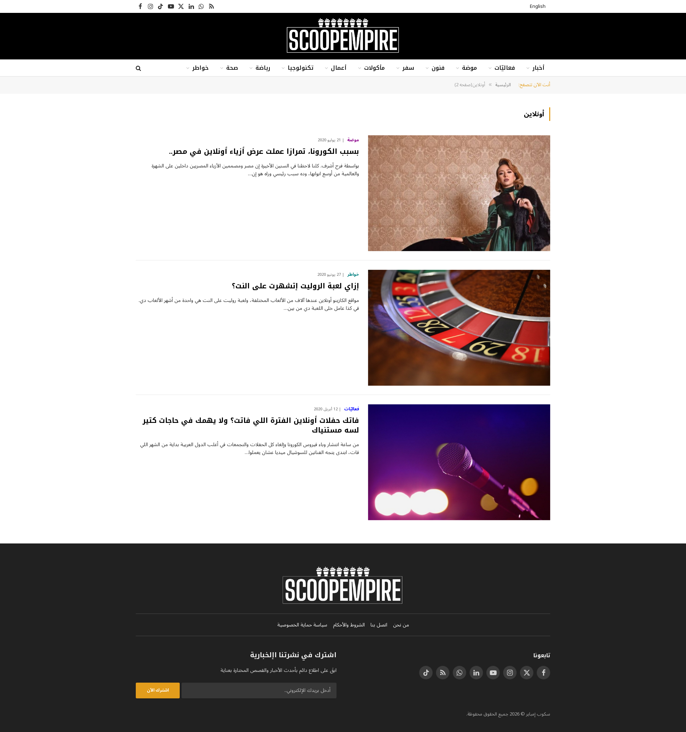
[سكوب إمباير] (343, 36)
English (538, 6)
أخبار (538, 67)
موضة (469, 67)
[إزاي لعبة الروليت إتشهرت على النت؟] (459, 328)
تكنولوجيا (300, 67)
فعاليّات (504, 67)
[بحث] (139, 68)
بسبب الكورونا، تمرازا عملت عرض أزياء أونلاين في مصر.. (264, 151)
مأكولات (374, 67)
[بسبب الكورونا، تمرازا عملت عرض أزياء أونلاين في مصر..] (459, 193)
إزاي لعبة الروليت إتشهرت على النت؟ (295, 286)
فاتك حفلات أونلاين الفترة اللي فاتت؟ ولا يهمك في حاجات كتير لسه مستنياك (251, 425)
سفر (408, 67)
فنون (438, 67)
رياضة (262, 67)
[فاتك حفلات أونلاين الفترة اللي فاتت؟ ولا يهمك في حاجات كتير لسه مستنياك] (459, 462)
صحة (232, 67)
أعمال (339, 67)
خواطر (200, 67)
